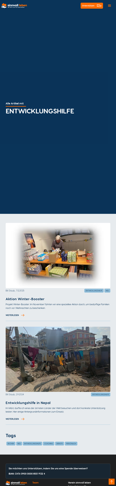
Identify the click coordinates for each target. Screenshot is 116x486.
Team (35, 482)
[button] (109, 5)
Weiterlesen (12, 315)
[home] (15, 5)
